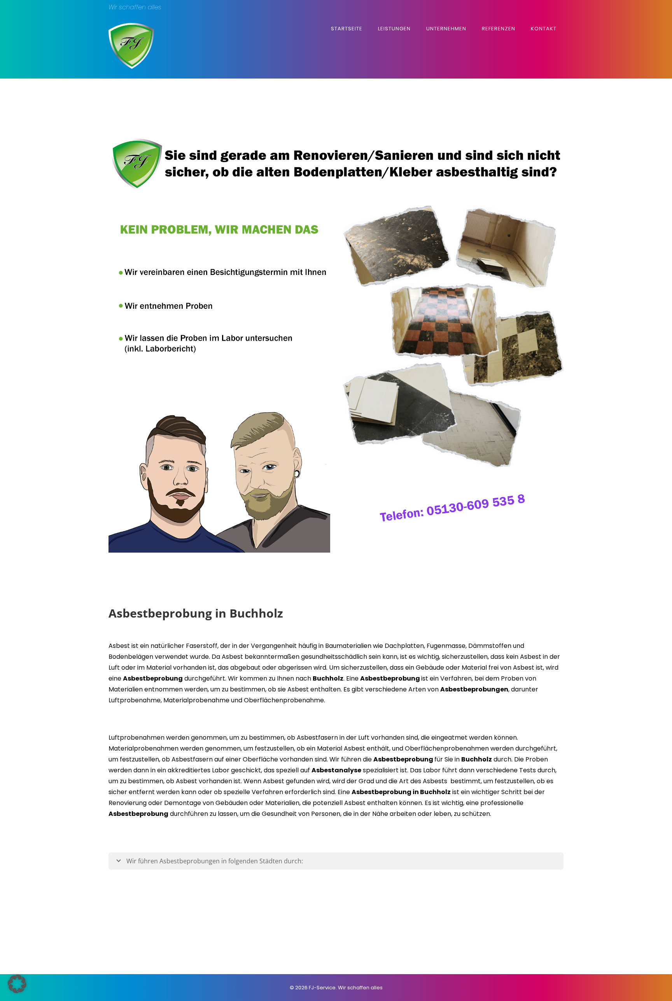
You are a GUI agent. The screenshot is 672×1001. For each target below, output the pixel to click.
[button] (17, 984)
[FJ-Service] (131, 66)
